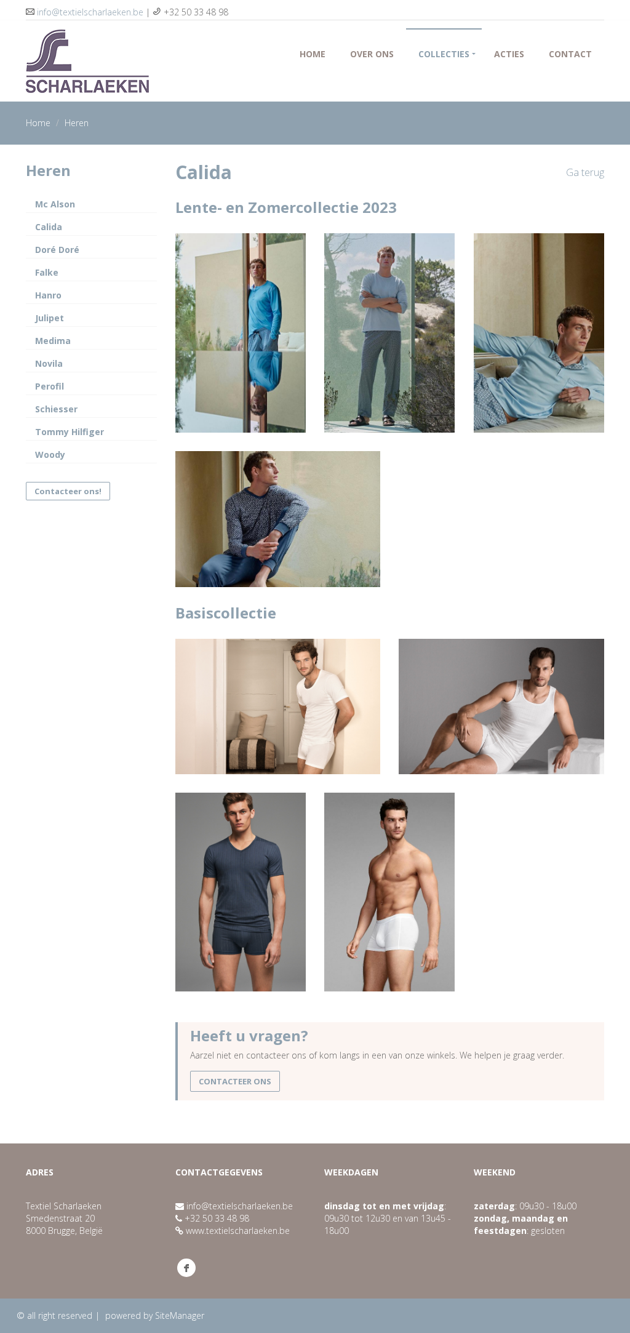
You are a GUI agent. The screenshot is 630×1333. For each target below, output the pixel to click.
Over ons (372, 54)
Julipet (49, 318)
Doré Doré (57, 249)
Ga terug (585, 172)
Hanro (48, 295)
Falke (46, 272)
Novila (49, 363)
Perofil (49, 386)
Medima (53, 340)
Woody (50, 454)
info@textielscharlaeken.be (90, 12)
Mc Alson (55, 204)
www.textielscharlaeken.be (238, 1230)
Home (312, 54)
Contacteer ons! (68, 491)
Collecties (443, 54)
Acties (509, 54)
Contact (570, 54)
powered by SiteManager (154, 1315)
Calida (48, 227)
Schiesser (56, 409)
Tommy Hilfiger (69, 432)
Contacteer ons (235, 1081)
